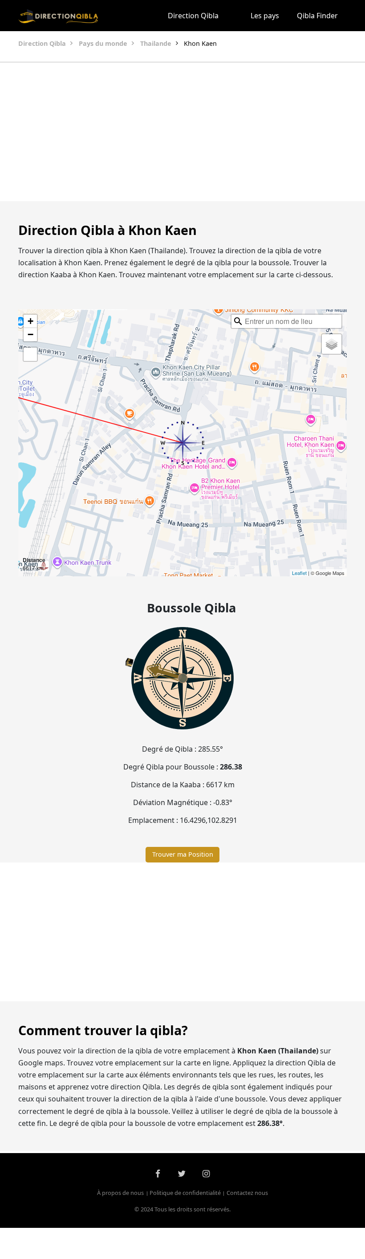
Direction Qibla (193, 15)
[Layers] (331, 344)
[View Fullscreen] (30, 354)
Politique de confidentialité (185, 1193)
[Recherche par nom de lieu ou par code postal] (238, 321)
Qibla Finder (317, 15)
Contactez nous (247, 1193)
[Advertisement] (182, 131)
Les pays (265, 15)
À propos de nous (120, 1193)
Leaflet (299, 572)
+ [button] (30, 321)
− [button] (30, 334)
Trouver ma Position (182, 854)
